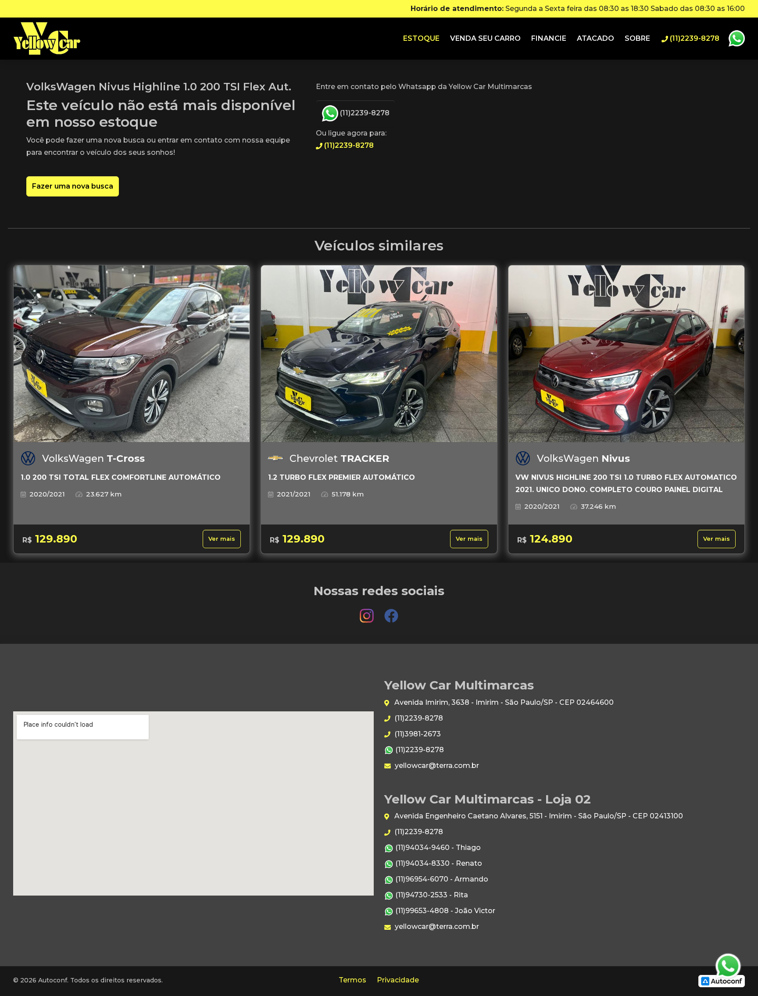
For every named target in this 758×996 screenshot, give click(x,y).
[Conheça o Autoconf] (721, 981)
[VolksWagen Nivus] (626, 354)
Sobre (637, 38)
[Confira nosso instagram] (367, 611)
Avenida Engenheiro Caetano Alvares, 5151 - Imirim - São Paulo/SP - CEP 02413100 (538, 816)
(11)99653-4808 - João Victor (444, 911)
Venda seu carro (485, 38)
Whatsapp (736, 38)
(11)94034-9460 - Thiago (437, 847)
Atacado (595, 38)
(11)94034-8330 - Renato (437, 863)
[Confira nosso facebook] (391, 611)
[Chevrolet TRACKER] (379, 354)
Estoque (421, 38)
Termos (352, 980)
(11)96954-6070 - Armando (440, 879)
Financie (548, 38)
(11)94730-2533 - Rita (430, 895)
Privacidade (398, 980)
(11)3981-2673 (417, 734)
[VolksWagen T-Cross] (132, 354)
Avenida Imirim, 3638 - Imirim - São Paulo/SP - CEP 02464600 (503, 702)
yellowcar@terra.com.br (436, 765)
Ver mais (221, 538)
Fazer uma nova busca (72, 186)
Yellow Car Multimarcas (47, 38)
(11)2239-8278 (364, 113)
